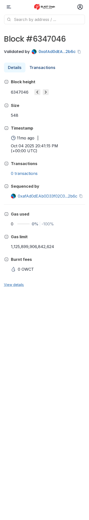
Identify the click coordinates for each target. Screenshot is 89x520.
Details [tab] (15, 67)
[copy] (80, 51)
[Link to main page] (44, 7)
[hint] (6, 81)
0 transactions (24, 173)
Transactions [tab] (42, 67)
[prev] (37, 92)
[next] (46, 92)
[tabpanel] (44, 182)
